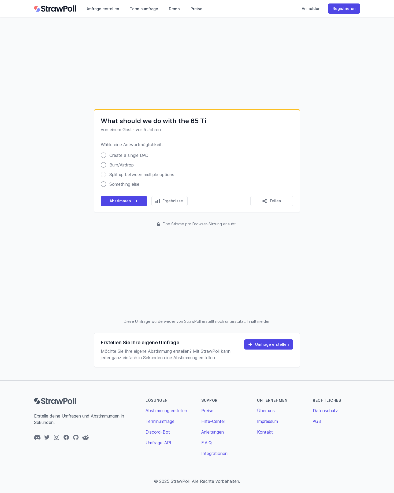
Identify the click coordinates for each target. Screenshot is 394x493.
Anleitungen (212, 432)
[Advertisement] (197, 63)
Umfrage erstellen (102, 8)
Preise (196, 8)
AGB (317, 421)
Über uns (266, 410)
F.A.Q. (207, 442)
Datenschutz (325, 410)
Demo (174, 8)
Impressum (267, 421)
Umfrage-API (158, 442)
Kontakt (265, 432)
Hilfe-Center (213, 421)
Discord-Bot (158, 432)
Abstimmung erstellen (166, 410)
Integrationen (214, 453)
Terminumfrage (144, 8)
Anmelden (311, 8)
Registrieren (344, 8)
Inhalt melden (258, 321)
